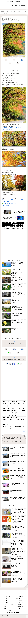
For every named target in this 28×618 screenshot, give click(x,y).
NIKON (20, 600)
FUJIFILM (21, 596)
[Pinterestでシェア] (8, 434)
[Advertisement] (14, 245)
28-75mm (11, 226)
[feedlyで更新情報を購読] (18, 363)
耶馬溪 (23, 228)
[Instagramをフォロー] (15, 363)
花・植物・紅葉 (20, 224)
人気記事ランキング (7, 608)
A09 (18, 226)
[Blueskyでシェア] (17, 427)
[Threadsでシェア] (11, 431)
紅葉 (19, 228)
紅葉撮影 (13, 224)
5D (15, 226)
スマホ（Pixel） (20, 602)
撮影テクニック (6, 224)
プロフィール (21, 608)
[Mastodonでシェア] (11, 427)
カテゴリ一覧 (7, 596)
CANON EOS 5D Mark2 (7, 222)
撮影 (15, 228)
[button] (18, 63)
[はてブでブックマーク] (17, 431)
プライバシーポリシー (14, 610)
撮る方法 (10, 228)
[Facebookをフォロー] (12, 363)
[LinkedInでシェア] (14, 434)
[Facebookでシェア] (5, 431)
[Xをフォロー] (10, 363)
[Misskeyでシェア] (23, 427)
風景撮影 (5, 226)
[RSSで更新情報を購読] (21, 363)
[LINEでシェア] (23, 431)
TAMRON (5, 228)
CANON (7, 598)
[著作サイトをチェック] (7, 363)
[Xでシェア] (5, 427)
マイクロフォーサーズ (20, 598)
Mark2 (23, 226)
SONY (7, 600)
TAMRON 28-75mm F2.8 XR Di (18, 222)
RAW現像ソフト (21, 604)
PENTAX (7, 602)
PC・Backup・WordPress (7, 604)
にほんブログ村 (5, 201)
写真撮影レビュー (21, 606)
